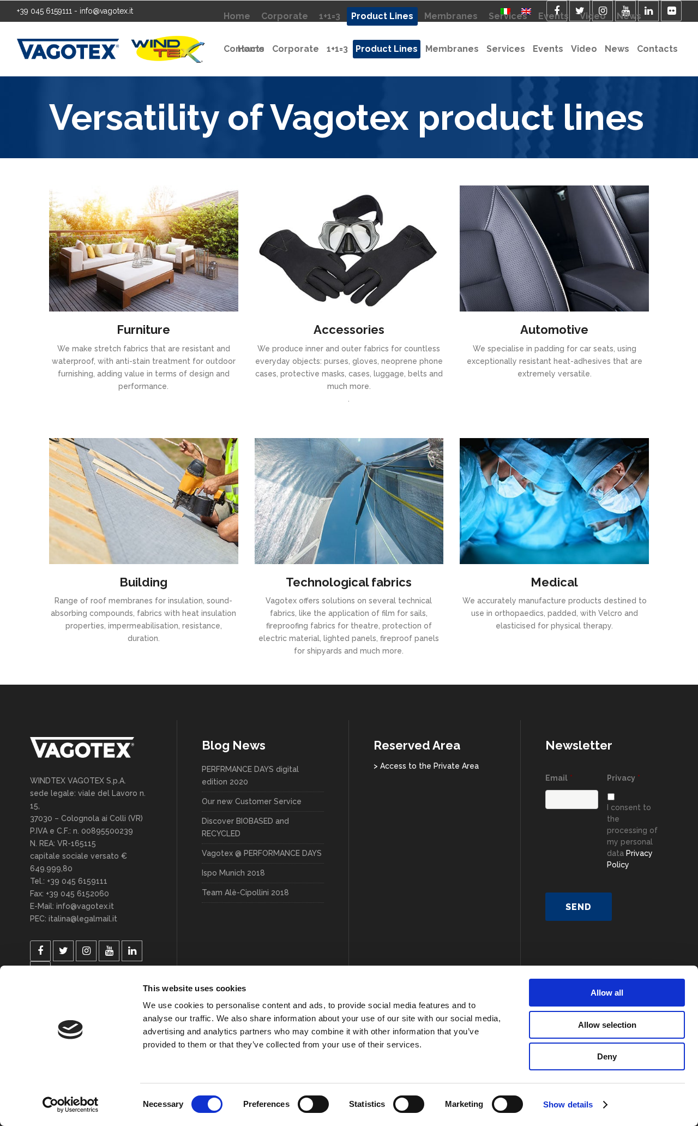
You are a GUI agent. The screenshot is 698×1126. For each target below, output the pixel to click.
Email (559, 778)
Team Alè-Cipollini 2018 (245, 892)
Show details (568, 1104)
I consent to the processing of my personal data (632, 836)
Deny (607, 1056)
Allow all (607, 992)
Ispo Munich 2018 (233, 873)
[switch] (313, 1104)
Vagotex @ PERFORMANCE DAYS (262, 853)
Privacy (623, 778)
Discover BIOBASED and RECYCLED (245, 827)
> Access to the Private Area (426, 766)
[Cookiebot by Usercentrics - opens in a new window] (70, 1105)
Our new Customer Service (252, 801)
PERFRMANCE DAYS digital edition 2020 (250, 775)
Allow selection (607, 1024)
